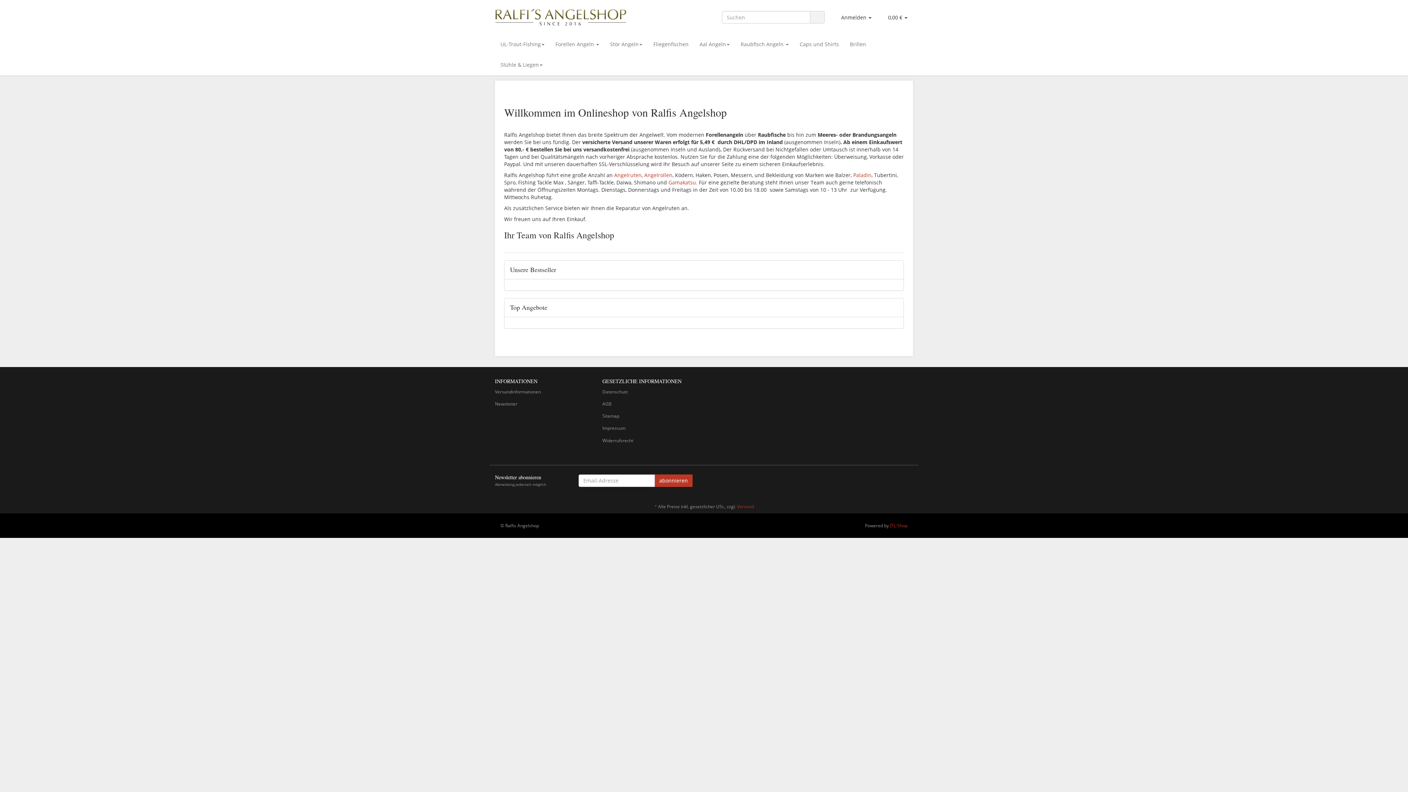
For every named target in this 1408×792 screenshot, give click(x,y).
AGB (607, 404)
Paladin (862, 175)
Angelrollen (658, 175)
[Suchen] (817, 17)
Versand (745, 506)
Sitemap (610, 416)
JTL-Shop (898, 525)
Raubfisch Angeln (763, 44)
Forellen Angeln (575, 44)
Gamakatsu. (682, 182)
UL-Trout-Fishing (520, 44)
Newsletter (506, 404)
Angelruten (628, 175)
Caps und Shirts (819, 44)
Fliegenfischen (671, 44)
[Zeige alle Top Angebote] (895, 307)
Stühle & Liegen (519, 64)
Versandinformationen (518, 392)
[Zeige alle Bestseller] (895, 270)
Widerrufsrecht (617, 440)
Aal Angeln (713, 44)
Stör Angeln (624, 44)
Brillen (858, 44)
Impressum (614, 428)
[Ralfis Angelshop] (561, 16)
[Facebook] (909, 482)
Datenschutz (615, 392)
